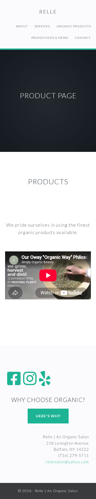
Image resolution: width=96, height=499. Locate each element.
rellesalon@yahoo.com (67, 461)
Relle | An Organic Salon (56, 491)
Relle (48, 11)
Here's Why (48, 416)
